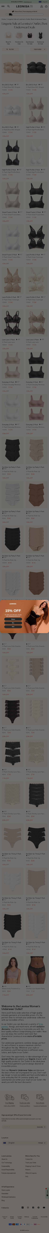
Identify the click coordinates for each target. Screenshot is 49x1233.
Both (13, 626)
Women (13, 619)
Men (13, 622)
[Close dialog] (47, 601)
